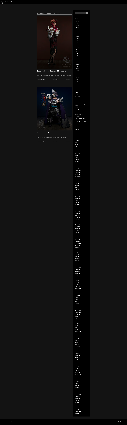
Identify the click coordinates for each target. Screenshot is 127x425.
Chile (77, 42)
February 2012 (77, 407)
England (77, 85)
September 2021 (78, 213)
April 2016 (77, 325)
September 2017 (78, 293)
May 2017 (77, 301)
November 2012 (78, 394)
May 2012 (77, 402)
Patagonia (77, 23)
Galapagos (78, 66)
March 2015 (77, 344)
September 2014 (78, 355)
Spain (77, 79)
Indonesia (77, 25)
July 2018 (77, 275)
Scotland (77, 77)
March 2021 (77, 215)
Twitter (125, 421)
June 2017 (77, 299)
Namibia (77, 29)
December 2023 (78, 170)
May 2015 (77, 340)
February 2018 (77, 284)
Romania (77, 81)
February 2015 (77, 346)
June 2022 (77, 202)
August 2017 (77, 295)
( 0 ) (71, 79)
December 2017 (78, 288)
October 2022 (77, 194)
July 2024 (77, 157)
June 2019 (77, 254)
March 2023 (77, 187)
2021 (44, 79)
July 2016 (77, 320)
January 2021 (77, 219)
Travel (76, 20)
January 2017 (77, 308)
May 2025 (77, 138)
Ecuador (77, 21)
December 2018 (78, 265)
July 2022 (77, 200)
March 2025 (77, 142)
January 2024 (77, 168)
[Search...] (87, 13)
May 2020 (77, 234)
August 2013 (77, 379)
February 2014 (77, 368)
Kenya (77, 83)
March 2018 (77, 282)
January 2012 (77, 409)
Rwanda (77, 36)
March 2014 (77, 366)
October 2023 (77, 174)
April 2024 (77, 163)
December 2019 (78, 243)
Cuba (77, 53)
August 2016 (77, 318)
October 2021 (77, 211)
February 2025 (77, 144)
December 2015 (78, 331)
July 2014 (77, 359)
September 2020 (78, 226)
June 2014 (77, 361)
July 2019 (77, 252)
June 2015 (77, 338)
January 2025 (77, 146)
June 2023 (77, 181)
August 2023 (77, 178)
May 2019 (77, 256)
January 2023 (77, 189)
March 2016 (77, 327)
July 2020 (77, 230)
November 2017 (78, 290)
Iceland (77, 92)
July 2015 (77, 336)
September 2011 (78, 413)
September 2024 (78, 153)
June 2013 (77, 383)
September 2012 (78, 398)
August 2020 (77, 228)
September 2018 (78, 271)
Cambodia (77, 64)
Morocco (77, 51)
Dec (42, 79)
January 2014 (77, 370)
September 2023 (78, 176)
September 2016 (78, 316)
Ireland (77, 57)
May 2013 (77, 385)
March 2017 (77, 305)
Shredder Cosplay (44, 133)
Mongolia (77, 47)
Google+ (123, 421)
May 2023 (77, 183)
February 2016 (77, 329)
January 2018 (77, 286)
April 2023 (77, 185)
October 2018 (77, 269)
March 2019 (77, 260)
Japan (77, 44)
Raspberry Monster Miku (79, 109)
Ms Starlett (77, 102)
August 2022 (77, 198)
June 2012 (77, 400)
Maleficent (77, 107)
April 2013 (77, 387)
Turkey (77, 72)
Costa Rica (78, 88)
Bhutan (77, 55)
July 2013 (77, 381)
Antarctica (77, 70)
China (77, 62)
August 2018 (77, 273)
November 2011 (78, 411)
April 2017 (77, 303)
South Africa (78, 40)
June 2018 (77, 277)
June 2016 (77, 321)
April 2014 (77, 364)
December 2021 (78, 209)
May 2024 (77, 161)
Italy (76, 60)
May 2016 (77, 323)
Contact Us (115, 421)
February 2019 (77, 262)
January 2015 (77, 348)
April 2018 (77, 280)
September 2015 (78, 333)
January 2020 (77, 241)
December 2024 (78, 148)
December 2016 (78, 310)
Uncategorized (77, 96)
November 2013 (78, 374)
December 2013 (78, 372)
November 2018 (78, 267)
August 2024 (77, 155)
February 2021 (77, 217)
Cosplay (56, 79)
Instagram (118, 421)
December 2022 (78, 191)
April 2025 (77, 140)
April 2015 (77, 342)
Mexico (77, 90)
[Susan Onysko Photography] (6, 2)
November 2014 (78, 351)
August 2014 (77, 357)
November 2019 (78, 245)
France (77, 94)
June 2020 (77, 232)
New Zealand (78, 49)
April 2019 (77, 258)
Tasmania (77, 32)
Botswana (77, 38)
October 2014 (77, 353)
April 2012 (77, 404)
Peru (76, 75)
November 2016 (78, 312)
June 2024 (77, 159)
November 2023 (78, 172)
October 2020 (77, 224)
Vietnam (77, 68)
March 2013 (77, 389)
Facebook (120, 421)
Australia (77, 34)
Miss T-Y (84, 116)
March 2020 (77, 237)
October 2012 (77, 396)
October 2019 (77, 247)
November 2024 (78, 150)
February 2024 (77, 166)
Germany (77, 27)
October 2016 (77, 314)
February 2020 (77, 239)
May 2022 (77, 204)
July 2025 (77, 135)
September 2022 (78, 196)
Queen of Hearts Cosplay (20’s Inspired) (52, 71)
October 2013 (77, 376)
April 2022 (77, 206)
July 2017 (77, 297)
